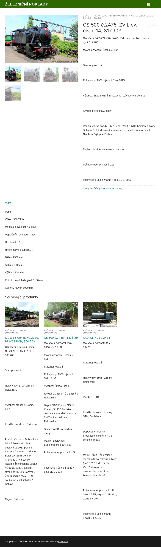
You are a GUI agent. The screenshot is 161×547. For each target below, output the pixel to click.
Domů (86, 16)
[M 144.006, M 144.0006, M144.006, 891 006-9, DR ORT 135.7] (149, 25)
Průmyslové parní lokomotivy (110, 16)
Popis (8, 202)
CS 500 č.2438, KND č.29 (61, 337)
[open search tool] (148, 4)
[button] (73, 20)
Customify (63, 541)
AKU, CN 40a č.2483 (96, 337)
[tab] (8, 202)
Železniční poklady (26, 4)
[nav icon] (154, 4)
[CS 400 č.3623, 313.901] (154, 25)
